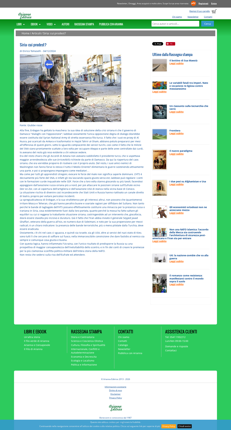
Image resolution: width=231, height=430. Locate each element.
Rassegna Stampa (84, 24)
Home (25, 33)
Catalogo (123, 345)
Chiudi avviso (184, 426)
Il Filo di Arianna (33, 349)
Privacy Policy (168, 426)
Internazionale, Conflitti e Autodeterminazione (85, 350)
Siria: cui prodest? (54, 33)
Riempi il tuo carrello (199, 11)
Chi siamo (177, 16)
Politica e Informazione (84, 364)
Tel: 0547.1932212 (175, 337)
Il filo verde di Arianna (36, 341)
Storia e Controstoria (82, 337)
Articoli (36, 33)
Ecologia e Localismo (82, 360)
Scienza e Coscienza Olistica (87, 341)
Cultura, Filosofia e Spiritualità (88, 345)
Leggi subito (176, 63)
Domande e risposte (176, 346)
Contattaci (171, 350)
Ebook (34, 24)
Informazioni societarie (115, 386)
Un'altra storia (32, 337)
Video (50, 24)
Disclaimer (115, 394)
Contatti (208, 16)
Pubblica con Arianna (111, 24)
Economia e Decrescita (84, 356)
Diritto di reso (115, 390)
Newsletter (193, 16)
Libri (19, 24)
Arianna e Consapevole (37, 345)
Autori (65, 24)
